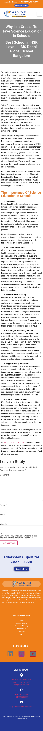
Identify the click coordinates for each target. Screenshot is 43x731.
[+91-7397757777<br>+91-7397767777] (21, 690)
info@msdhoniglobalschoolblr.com (21, 707)
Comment (5, 475)
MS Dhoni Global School (13, 442)
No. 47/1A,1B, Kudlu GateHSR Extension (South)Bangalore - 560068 (21, 682)
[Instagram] (21, 654)
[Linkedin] (10, 654)
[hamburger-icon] (39, 14)
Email (3, 514)
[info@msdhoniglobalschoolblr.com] (21, 702)
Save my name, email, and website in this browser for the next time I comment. (18, 537)
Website (3, 524)
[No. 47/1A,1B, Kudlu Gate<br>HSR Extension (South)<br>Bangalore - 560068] (21, 675)
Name (3, 505)
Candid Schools (21, 718)
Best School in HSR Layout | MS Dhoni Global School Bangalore (21, 49)
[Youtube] (33, 654)
